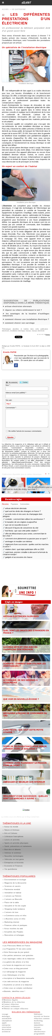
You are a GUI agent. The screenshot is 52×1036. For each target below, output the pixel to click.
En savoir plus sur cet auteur (32, 360)
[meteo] (26, 810)
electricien (5, 331)
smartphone (7, 1021)
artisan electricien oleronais (18, 306)
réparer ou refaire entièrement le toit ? (23, 310)
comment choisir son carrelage (20, 323)
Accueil (5, 9)
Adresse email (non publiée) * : (16, 393)
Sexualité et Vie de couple (15, 906)
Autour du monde (11, 827)
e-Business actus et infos (14, 919)
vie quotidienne (19, 9)
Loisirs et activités (12, 840)
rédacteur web (32, 444)
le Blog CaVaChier (32, 817)
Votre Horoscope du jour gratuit (16, 952)
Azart (26, 2)
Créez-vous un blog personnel (15, 968)
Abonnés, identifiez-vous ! (14, 991)
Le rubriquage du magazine (14, 972)
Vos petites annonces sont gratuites (18, 955)
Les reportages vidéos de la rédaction (19, 959)
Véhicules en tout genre (14, 859)
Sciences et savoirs (12, 886)
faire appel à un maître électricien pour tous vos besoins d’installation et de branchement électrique (26, 93)
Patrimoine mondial (12, 889)
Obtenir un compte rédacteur (15, 1009)
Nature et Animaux (11, 830)
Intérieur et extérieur (12, 853)
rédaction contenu (42, 1018)
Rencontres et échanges (14, 935)
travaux (28, 331)
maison (37, 1023)
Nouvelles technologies (13, 856)
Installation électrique (26, 83)
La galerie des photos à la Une (16, 962)
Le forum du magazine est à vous (17, 965)
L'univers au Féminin (12, 896)
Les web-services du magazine (16, 981)
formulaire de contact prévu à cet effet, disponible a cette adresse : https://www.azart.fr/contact (26, 461)
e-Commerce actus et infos (15, 915)
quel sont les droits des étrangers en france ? (21, 489)
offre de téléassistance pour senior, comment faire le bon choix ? (25, 747)
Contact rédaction (11, 1004)
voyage (5, 1014)
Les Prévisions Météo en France (16, 946)
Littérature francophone (13, 836)
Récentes (5, 504)
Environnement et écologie (15, 880)
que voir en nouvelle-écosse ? (17, 525)
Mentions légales (10, 1000)
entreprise (6, 1025)
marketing (38, 1021)
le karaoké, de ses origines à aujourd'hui (21, 522)
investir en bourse (42, 1016)
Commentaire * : (11, 408)
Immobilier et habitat (12, 893)
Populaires (14, 504)
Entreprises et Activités (14, 863)
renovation (6, 1027)
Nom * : (8, 385)
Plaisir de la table (11, 902)
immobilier (38, 1025)
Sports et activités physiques (16, 843)
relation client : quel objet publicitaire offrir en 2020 (24, 549)
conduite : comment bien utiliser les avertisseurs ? (25, 519)
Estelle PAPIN (15, 346)
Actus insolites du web (13, 929)
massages (6, 1016)
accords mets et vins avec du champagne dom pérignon (20, 648)
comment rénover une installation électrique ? (27, 319)
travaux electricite (38, 331)
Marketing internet (11, 922)
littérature (38, 1014)
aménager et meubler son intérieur (18, 541)
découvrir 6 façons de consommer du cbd (21, 528)
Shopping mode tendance (14, 909)
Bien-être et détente (12, 849)
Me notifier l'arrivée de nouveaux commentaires (24, 431)
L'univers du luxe (11, 912)
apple (4, 1023)
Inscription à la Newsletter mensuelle (18, 978)
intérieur (37, 1029)
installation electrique (17, 331)
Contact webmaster (11, 1006)
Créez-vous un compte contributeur (17, 988)
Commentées (24, 504)
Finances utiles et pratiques (15, 925)
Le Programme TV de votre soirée (17, 949)
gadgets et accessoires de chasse (18, 557)
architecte (6, 1031)
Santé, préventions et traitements (18, 846)
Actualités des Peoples (13, 932)
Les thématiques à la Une (14, 975)
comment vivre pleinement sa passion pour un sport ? (26, 539)
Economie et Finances (13, 866)
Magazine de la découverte (15, 883)
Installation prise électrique (26, 202)
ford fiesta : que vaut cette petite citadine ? (21, 531)
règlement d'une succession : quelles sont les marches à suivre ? (25, 797)
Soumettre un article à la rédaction (17, 985)
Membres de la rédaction (14, 1002)
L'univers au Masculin (13, 899)
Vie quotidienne (10, 869)
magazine (13, 455)
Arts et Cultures (10, 833)
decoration (6, 1029)
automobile (7, 1018)
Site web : (9, 400)
